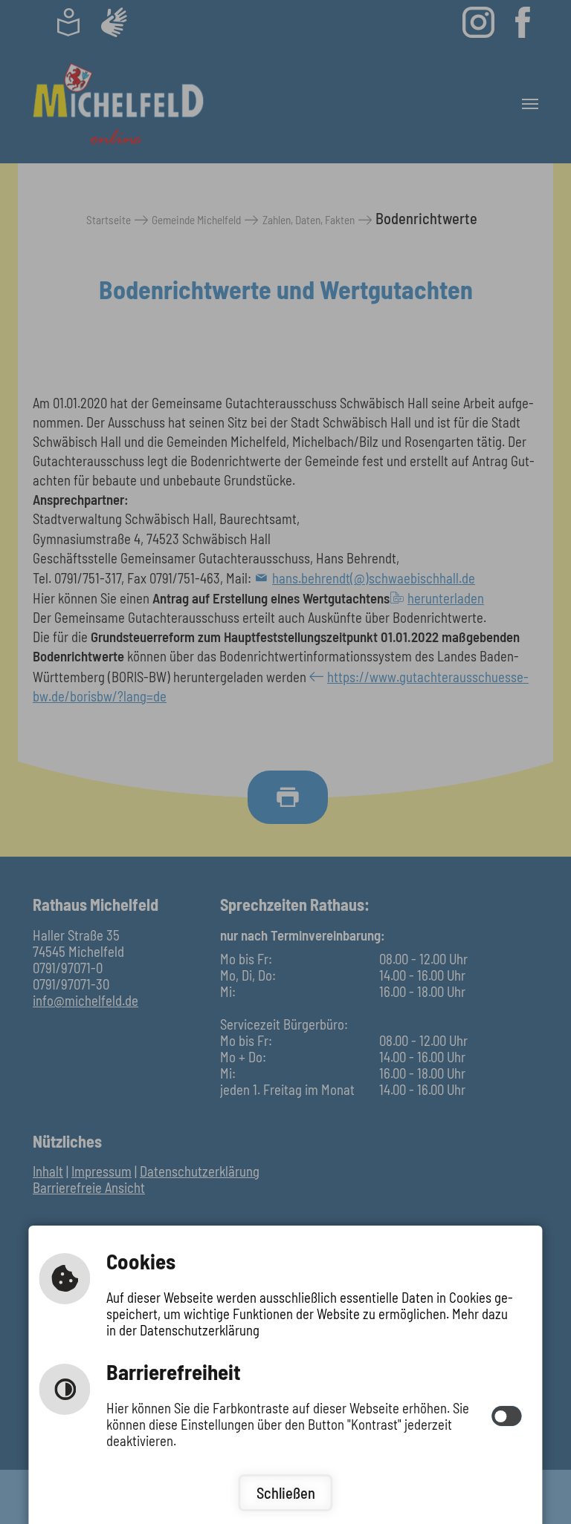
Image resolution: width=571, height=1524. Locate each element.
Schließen (286, 1493)
